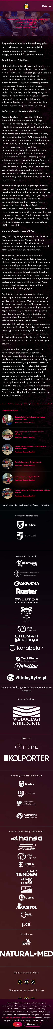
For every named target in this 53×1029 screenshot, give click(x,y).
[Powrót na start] (26, 5)
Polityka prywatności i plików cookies (18, 1018)
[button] (46, 5)
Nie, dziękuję (32, 1024)
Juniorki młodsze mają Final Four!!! (27, 477)
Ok (17, 1024)
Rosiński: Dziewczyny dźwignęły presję (28, 462)
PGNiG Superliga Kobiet (18, 404)
